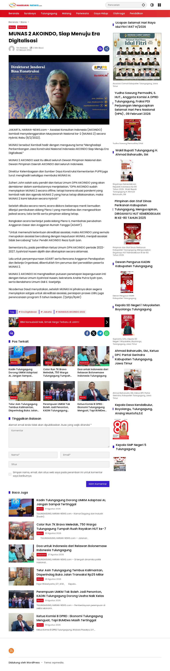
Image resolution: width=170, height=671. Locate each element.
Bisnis (12, 27)
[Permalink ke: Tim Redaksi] (12, 49)
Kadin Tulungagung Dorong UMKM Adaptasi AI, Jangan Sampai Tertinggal (23, 373)
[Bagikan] (106, 49)
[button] (143, 5)
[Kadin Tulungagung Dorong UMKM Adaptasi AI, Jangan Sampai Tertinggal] (25, 356)
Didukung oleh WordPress (24, 662)
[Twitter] (93, 333)
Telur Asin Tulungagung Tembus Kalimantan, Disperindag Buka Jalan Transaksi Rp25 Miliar (23, 407)
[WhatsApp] (106, 333)
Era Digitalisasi (29, 311)
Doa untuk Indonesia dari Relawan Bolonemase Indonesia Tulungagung (93, 372)
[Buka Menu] (159, 5)
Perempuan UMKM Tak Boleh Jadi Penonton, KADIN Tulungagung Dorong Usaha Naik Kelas (58, 407)
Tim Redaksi (22, 48)
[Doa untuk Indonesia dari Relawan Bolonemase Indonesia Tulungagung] (93, 356)
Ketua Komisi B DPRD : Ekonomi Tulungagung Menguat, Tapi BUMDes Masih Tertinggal (91, 407)
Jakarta (47, 311)
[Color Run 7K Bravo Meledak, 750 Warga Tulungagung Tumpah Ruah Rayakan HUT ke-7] (59, 356)
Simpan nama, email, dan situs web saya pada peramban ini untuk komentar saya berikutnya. (57, 474)
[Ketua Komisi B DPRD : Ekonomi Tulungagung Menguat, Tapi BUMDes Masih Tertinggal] (93, 391)
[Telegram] (100, 333)
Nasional (22, 27)
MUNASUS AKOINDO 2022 (71, 311)
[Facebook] (87, 333)
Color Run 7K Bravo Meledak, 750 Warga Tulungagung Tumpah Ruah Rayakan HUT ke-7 (57, 373)
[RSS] (11, 650)
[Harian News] (25, 4)
